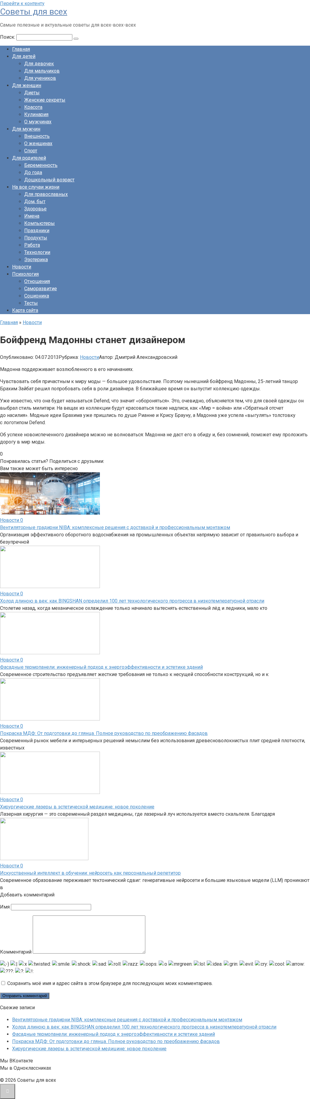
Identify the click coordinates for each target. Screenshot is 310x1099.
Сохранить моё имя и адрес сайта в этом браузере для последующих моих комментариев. (110, 983)
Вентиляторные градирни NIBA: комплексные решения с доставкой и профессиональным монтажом (115, 527)
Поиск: (8, 37)
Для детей (23, 56)
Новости (21, 267)
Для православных (46, 194)
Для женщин (26, 85)
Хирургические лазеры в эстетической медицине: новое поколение (77, 807)
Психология (25, 274)
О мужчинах (37, 122)
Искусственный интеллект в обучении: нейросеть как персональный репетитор (90, 873)
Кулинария (36, 114)
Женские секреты (44, 100)
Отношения (37, 281)
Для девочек (39, 64)
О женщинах (38, 143)
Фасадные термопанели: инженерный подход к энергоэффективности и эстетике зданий (101, 667)
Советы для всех (33, 12)
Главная (21, 49)
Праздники (36, 230)
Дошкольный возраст (49, 180)
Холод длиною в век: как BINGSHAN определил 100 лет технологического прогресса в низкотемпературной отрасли (132, 601)
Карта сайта (25, 310)
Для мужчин (26, 129)
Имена (31, 216)
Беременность (41, 165)
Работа (32, 245)
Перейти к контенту (22, 3)
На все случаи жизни (35, 187)
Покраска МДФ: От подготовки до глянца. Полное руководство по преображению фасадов (104, 733)
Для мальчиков (42, 71)
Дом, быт (34, 201)
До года (33, 172)
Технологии (37, 252)
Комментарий (15, 952)
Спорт (30, 151)
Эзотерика (36, 259)
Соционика (36, 296)
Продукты (35, 238)
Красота (33, 107)
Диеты (32, 93)
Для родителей (29, 158)
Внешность (37, 136)
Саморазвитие (40, 288)
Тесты (31, 303)
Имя (5, 907)
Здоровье (35, 209)
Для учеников (40, 78)
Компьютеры (39, 223)
